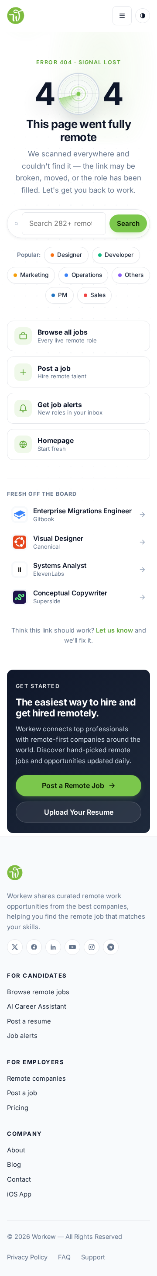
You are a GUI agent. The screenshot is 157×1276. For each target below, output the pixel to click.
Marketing (34, 274)
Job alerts (22, 1036)
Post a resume (29, 1021)
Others (134, 274)
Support (93, 1257)
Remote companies (36, 1078)
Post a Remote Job (73, 785)
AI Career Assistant (36, 1006)
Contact (19, 1179)
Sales (98, 294)
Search (128, 223)
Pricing (17, 1108)
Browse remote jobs (38, 992)
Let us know (114, 630)
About (16, 1150)
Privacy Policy (27, 1257)
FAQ (64, 1257)
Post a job (22, 1093)
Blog (14, 1165)
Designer (69, 254)
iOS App (19, 1194)
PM (62, 294)
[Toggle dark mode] (142, 15)
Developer (119, 254)
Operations (87, 274)
